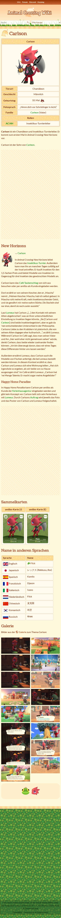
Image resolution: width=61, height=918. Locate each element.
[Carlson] (35, 790)
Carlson (22, 253)
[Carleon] (25, 790)
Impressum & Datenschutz (36, 912)
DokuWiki (17, 912)
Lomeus (10, 312)
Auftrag (34, 397)
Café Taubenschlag (28, 282)
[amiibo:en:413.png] (37, 528)
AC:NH (9, 123)
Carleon (34, 112)
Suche (28, 22)
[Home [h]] (30, 12)
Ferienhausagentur (22, 390)
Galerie (22, 632)
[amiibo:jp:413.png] (13, 528)
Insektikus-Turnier (36, 263)
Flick (32, 563)
